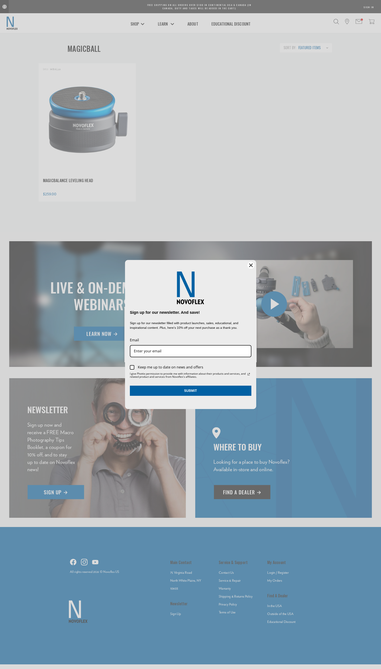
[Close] (251, 265)
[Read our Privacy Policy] (248, 374)
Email (134, 340)
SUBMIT (190, 390)
